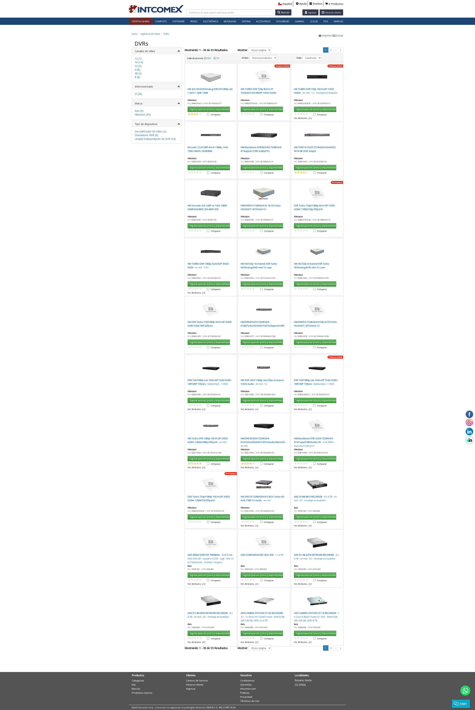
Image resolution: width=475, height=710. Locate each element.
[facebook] (469, 414)
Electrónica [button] (210, 21)
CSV (217, 58)
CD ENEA (300, 684)
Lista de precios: (195, 58)
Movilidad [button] (230, 21)
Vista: (299, 57)
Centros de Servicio (197, 680)
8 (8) (137, 77)
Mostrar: (243, 50)
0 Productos (335, 4)
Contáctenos (247, 680)
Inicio (134, 33)
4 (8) (137, 69)
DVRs (166, 33)
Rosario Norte (303, 680)
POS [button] (325, 21)
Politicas (245, 692)
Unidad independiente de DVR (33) (155, 139)
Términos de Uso (249, 701)
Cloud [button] (314, 21)
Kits (134, 684)
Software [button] (178, 21)
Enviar (339, 35)
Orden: (245, 57)
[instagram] (469, 423)
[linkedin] (469, 431)
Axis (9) (139, 111)
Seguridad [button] (282, 21)
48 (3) (138, 73)
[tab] (157, 50)
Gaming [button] (299, 21)
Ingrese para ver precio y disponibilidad (210, 109)
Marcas (338, 21)
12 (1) (138, 58)
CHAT (463, 704)
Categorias (138, 680)
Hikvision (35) (143, 114)
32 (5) (138, 66)
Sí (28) (138, 94)
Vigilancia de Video (150, 33)
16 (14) (139, 62)
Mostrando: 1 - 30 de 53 (206, 50)
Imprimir (327, 35)
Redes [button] (194, 21)
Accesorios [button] (263, 21)
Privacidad (246, 697)
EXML (209, 58)
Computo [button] (161, 21)
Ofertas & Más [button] (141, 21)
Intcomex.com (248, 688)
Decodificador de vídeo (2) (150, 131)
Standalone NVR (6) (146, 135)
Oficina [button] (246, 21)
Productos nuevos (142, 692)
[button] (285, 4)
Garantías (246, 684)
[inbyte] (469, 440)
